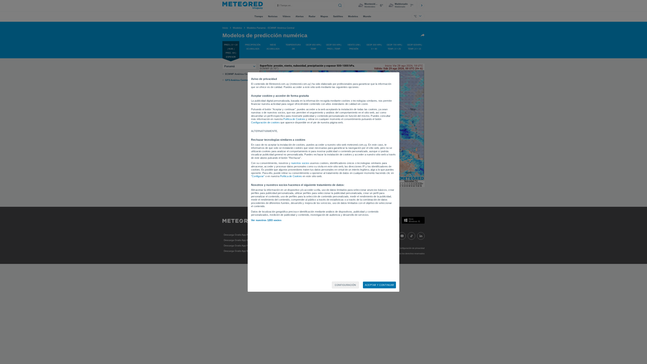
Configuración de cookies (265, 122)
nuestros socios (300, 163)
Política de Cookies (294, 119)
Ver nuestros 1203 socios (266, 220)
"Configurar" (258, 176)
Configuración (345, 285)
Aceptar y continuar (379, 285)
